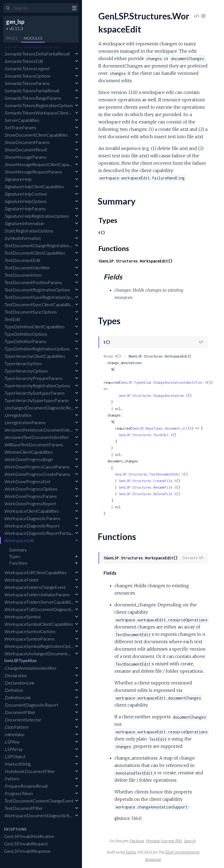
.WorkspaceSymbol (22, 616)
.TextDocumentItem (23, 274)
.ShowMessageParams (25, 157)
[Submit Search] (8, 8)
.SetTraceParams (20, 127)
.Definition (13, 690)
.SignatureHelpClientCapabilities (34, 186)
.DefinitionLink (17, 697)
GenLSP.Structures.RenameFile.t (147, 487)
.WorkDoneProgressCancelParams (37, 466)
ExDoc (131, 852)
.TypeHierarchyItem (23, 363)
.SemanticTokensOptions (27, 75)
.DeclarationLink (19, 682)
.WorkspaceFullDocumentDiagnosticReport (45, 609)
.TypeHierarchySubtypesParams (34, 392)
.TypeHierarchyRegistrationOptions (37, 385)
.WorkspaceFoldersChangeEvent (35, 587)
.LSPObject (15, 756)
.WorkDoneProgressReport (30, 503)
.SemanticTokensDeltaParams (32, 46)
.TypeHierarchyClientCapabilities (34, 356)
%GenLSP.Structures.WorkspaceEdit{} (135, 261)
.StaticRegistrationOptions (28, 230)
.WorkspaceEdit (19, 540)
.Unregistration (17, 415)
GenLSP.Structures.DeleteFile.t (147, 494)
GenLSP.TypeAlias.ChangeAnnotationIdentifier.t (164, 382)
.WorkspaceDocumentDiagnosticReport (42, 815)
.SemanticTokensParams (27, 83)
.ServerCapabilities (21, 120)
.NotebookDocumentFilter (29, 771)
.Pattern (11, 778)
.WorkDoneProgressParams (30, 496)
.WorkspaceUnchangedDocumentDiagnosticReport (52, 653)
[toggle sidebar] (74, 9)
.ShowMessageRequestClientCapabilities (42, 164)
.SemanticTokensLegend (26, 68)
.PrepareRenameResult (26, 786)
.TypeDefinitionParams (25, 341)
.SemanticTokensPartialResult (31, 90)
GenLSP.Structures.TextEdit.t (145, 435)
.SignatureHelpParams (25, 208)
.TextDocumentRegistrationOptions (37, 289)
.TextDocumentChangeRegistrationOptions (44, 245)
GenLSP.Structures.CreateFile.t (147, 481)
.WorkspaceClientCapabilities (31, 510)
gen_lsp (15, 21)
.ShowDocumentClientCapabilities (36, 134)
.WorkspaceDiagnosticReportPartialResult (43, 533)
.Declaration (15, 675)
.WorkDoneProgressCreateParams (37, 474)
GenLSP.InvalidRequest (26, 843)
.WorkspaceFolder (21, 579)
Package (137, 841)
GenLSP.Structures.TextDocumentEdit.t (149, 474)
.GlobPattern (16, 727)
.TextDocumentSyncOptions (30, 311)
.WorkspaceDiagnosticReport (32, 525)
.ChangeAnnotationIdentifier (30, 668)
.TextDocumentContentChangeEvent (38, 800)
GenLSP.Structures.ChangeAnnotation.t (153, 396)
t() (101, 232)
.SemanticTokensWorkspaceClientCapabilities (47, 112)
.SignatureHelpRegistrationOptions (36, 216)
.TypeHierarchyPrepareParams (33, 378)
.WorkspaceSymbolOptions (29, 631)
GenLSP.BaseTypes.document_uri (160, 428)
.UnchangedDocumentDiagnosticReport (41, 407)
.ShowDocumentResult (25, 149)
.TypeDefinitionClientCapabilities (34, 326)
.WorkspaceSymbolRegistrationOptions (41, 646)
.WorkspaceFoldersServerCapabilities (39, 601)
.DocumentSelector (22, 719)
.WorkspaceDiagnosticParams (32, 518)
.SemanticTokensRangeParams (32, 98)
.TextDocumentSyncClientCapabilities (39, 304)
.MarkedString (17, 763)
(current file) (171, 841)
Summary (18, 549)
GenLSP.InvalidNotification (29, 836)
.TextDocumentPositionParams (33, 282)
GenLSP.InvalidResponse (27, 851)
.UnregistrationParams (25, 422)
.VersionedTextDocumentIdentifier (36, 437)
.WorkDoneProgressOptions (31, 488)
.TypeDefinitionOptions (25, 333)
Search (190, 841)
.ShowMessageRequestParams (33, 171)
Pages (11, 38)
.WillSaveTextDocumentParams (33, 444)
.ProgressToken (18, 793)
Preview (153, 841)
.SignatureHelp (18, 179)
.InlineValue (14, 734)
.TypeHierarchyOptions (26, 370)
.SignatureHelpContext (25, 193)
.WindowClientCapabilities (28, 451)
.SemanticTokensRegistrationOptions (38, 105)
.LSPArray (13, 749)
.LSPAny (11, 741)
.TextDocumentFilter (23, 808)
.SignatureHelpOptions (25, 201)
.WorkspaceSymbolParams (29, 638)
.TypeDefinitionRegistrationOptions (37, 348)
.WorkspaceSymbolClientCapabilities (38, 624)
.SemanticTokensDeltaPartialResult (37, 53)
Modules (33, 38)
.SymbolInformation (22, 238)
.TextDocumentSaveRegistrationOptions (41, 297)
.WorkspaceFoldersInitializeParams (37, 594)
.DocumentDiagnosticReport (31, 704)
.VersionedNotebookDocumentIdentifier (42, 429)
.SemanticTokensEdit (23, 61)
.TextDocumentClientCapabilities (34, 252)
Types (14, 556)
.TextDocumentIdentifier (27, 267)
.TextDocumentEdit (22, 260)
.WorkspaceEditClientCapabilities (35, 572)
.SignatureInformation (24, 223)
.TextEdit (12, 319)
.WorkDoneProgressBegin (28, 459)
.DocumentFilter (19, 712)
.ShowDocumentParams (27, 142)
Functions (18, 562)
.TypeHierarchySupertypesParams (36, 400)
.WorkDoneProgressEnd (27, 481)
